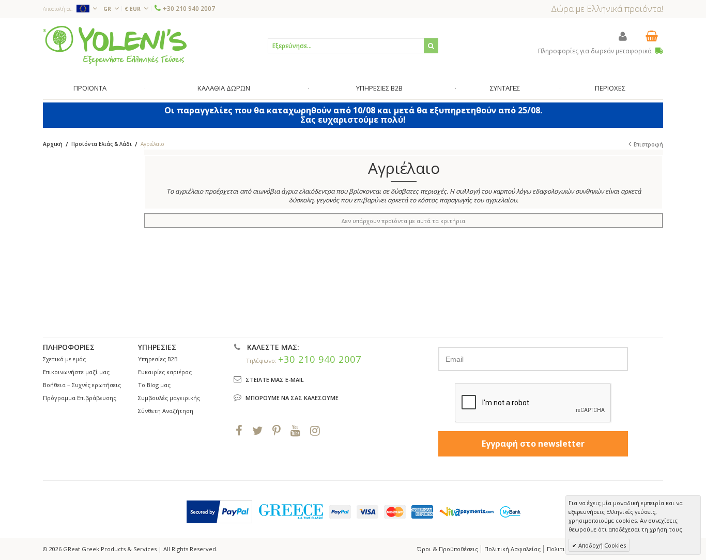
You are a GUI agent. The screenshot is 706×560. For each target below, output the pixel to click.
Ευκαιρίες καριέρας (165, 372)
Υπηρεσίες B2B (158, 359)
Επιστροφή (648, 144)
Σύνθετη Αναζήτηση (165, 411)
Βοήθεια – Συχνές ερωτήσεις (82, 385)
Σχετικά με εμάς (64, 359)
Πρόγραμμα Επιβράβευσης (79, 398)
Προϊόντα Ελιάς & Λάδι (101, 144)
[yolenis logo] (115, 45)
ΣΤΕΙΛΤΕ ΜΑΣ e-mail (274, 380)
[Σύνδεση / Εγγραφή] (623, 36)
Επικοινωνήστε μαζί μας (76, 372)
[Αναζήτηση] (431, 45)
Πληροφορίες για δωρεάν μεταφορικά (595, 51)
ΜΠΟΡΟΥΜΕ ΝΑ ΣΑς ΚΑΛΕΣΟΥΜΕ (292, 398)
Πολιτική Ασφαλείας (512, 549)
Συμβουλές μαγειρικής (169, 398)
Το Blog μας (154, 385)
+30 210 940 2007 (189, 8)
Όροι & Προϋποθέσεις (447, 549)
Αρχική (53, 144)
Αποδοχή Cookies (601, 545)
